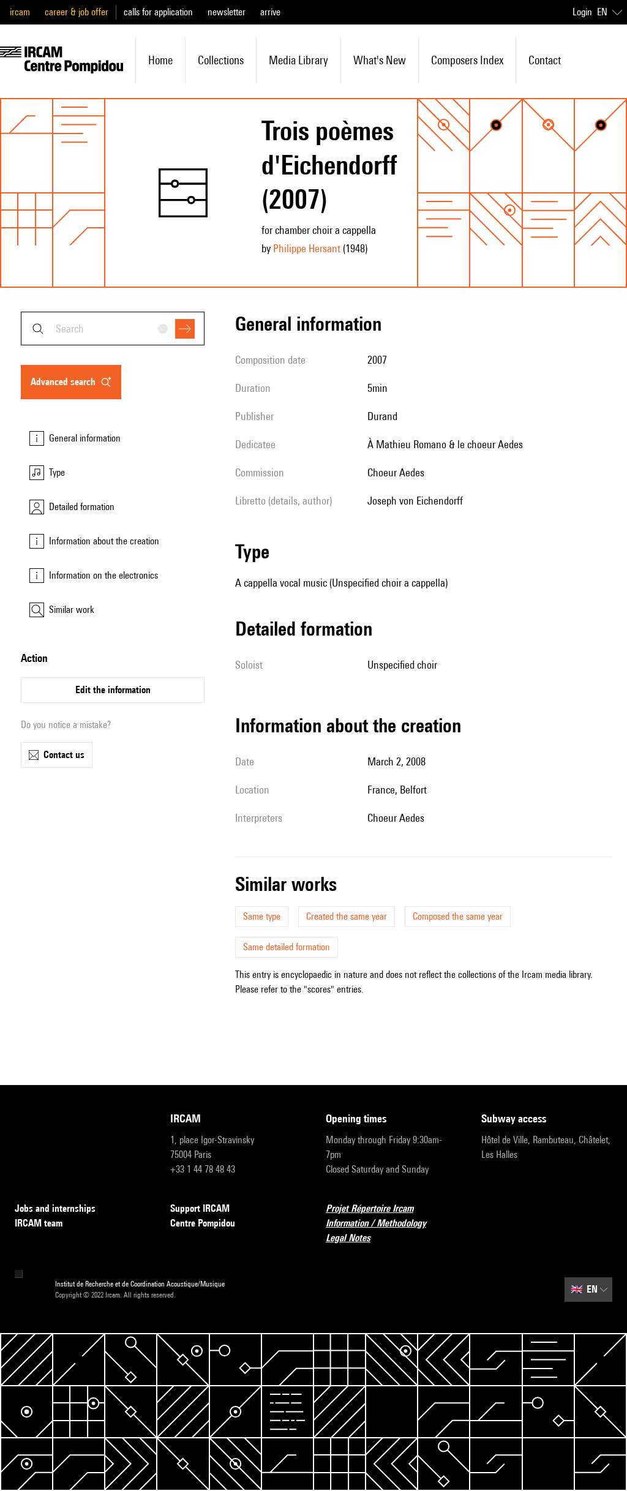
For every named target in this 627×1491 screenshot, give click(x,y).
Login (582, 12)
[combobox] (113, 328)
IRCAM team (38, 1223)
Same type (261, 916)
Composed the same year (458, 916)
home (160, 60)
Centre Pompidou (202, 1223)
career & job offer (76, 12)
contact (544, 60)
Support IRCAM (200, 1208)
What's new (379, 60)
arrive (270, 12)
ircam (20, 12)
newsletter (227, 12)
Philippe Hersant (306, 248)
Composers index (467, 60)
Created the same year (346, 916)
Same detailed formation (286, 947)
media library (298, 60)
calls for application (158, 12)
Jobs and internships (55, 1208)
